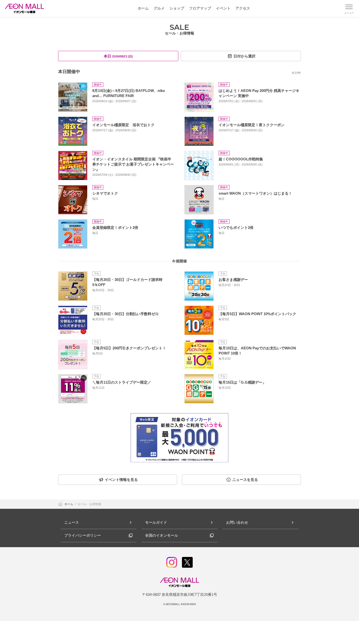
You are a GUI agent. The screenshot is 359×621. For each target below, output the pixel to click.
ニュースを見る (245, 479)
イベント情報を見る (121, 479)
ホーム (69, 504)
